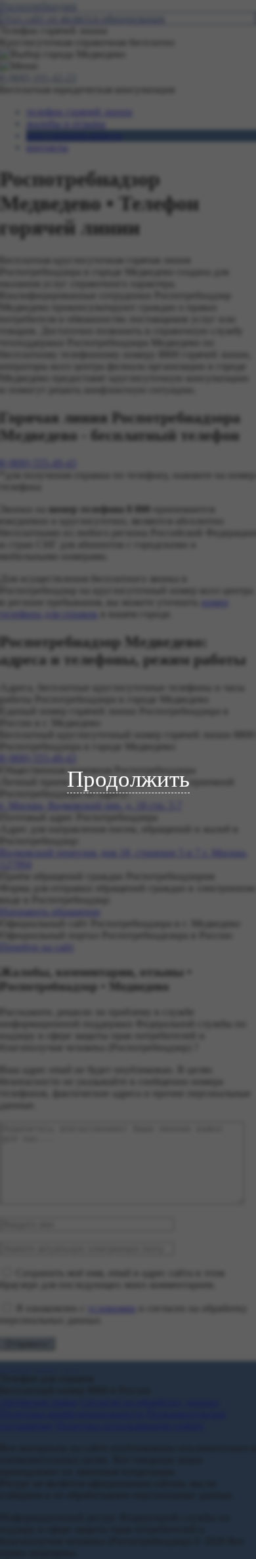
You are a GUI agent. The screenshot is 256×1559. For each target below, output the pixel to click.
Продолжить (128, 779)
